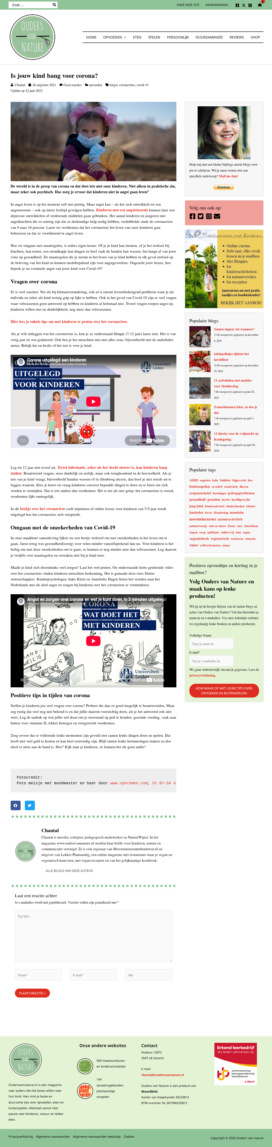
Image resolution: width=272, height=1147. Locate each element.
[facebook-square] (193, 216)
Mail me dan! (228, 175)
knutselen (196, 512)
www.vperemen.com (129, 783)
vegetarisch (220, 538)
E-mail (194, 652)
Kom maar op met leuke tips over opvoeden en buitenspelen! (224, 690)
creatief (217, 486)
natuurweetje (198, 525)
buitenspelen (199, 486)
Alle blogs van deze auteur (69, 870)
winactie (250, 538)
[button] (124, 37)
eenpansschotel (200, 493)
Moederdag (221, 512)
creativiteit (231, 486)
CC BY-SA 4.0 (166, 783)
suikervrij (227, 532)
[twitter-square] (201, 216)
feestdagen (219, 493)
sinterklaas (251, 526)
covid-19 (142, 84)
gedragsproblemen (241, 493)
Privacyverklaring (20, 1136)
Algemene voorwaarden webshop (97, 1136)
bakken (225, 480)
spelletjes (213, 532)
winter (193, 545)
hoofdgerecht (241, 499)
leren (208, 512)
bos (250, 480)
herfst (226, 499)
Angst (113, 84)
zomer (226, 545)
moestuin (237, 512)
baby (215, 480)
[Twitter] (244, 5)
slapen (193, 532)
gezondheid (197, 499)
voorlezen (237, 538)
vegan (246, 532)
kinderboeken (235, 506)
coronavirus (127, 84)
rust (239, 526)
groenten (213, 499)
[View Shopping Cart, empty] (260, 5)
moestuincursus (202, 519)
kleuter (250, 506)
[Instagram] (250, 5)
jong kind (196, 505)
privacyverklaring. (202, 674)
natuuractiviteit (230, 519)
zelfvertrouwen (210, 545)
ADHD (193, 480)
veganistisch (199, 538)
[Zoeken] (54, 5)
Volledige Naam (200, 635)
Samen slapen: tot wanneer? (234, 329)
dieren (243, 486)
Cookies (129, 1136)
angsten (205, 480)
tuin (238, 532)
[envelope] (217, 216)
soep (202, 532)
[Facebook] (237, 5)
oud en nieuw (217, 526)
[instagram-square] (209, 216)
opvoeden (95, 84)
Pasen (231, 526)
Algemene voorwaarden (53, 1136)
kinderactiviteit (215, 506)
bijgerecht (239, 480)
